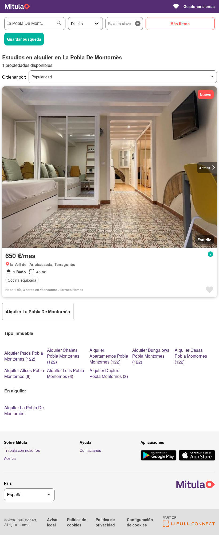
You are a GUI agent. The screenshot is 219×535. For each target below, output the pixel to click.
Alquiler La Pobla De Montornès (24, 410)
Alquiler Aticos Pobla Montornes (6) (24, 373)
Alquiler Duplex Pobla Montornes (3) (108, 373)
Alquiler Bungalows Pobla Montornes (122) (150, 356)
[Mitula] (17, 6)
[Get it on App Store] (197, 456)
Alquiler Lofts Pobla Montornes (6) (65, 373)
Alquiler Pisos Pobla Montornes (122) (23, 356)
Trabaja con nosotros (22, 450)
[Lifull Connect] (189, 525)
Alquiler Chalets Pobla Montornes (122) (63, 356)
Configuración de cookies (140, 522)
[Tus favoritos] (176, 6)
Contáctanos (90, 450)
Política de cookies (76, 522)
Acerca (10, 458)
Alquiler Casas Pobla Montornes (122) (191, 356)
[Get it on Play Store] (158, 456)
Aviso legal (52, 522)
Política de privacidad (105, 522)
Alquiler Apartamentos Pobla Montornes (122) (108, 356)
